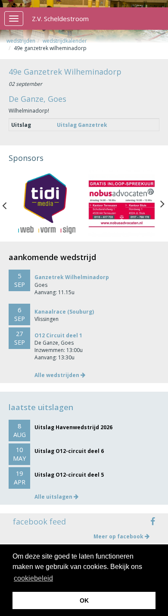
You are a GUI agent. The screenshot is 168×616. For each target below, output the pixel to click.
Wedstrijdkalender (65, 40)
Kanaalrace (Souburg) (64, 311)
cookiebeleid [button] (33, 578)
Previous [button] (8, 203)
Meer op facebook (119, 536)
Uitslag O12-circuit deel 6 (69, 451)
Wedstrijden (20, 40)
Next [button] (162, 203)
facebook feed (39, 521)
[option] (46, 203)
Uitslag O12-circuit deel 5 (69, 474)
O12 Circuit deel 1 (58, 335)
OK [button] (84, 600)
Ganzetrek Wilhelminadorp (71, 277)
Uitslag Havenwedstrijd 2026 (73, 427)
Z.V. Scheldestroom (60, 18)
